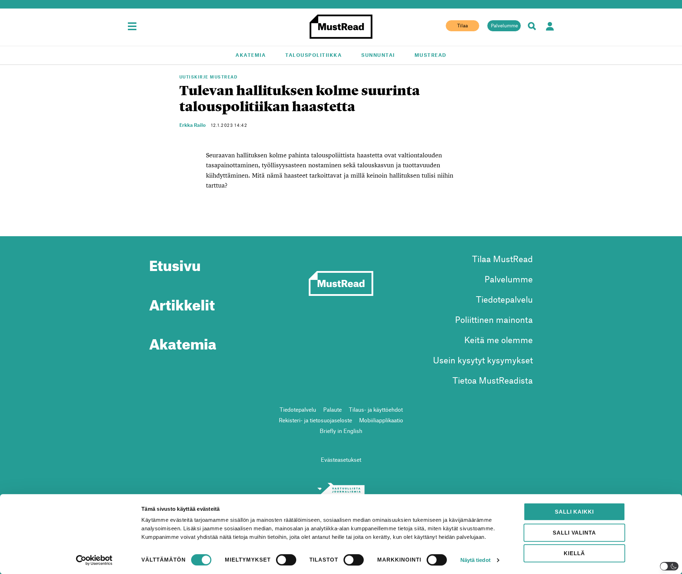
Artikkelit (182, 302)
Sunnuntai (378, 55)
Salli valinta (574, 533)
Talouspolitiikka (313, 55)
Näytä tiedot (475, 560)
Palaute (332, 409)
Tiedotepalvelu (504, 299)
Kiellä (574, 553)
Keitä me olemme (498, 340)
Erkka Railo (192, 125)
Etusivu (175, 263)
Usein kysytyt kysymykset (483, 360)
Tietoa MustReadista (493, 380)
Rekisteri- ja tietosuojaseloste (315, 420)
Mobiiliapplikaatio (381, 420)
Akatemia (251, 55)
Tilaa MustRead (502, 259)
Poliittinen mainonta (494, 319)
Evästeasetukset (341, 459)
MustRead (430, 55)
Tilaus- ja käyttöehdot (376, 409)
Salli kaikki (574, 512)
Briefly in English (341, 430)
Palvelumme (504, 25)
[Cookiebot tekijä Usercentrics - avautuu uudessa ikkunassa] (94, 560)
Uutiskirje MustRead (208, 76)
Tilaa (462, 25)
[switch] (286, 559)
